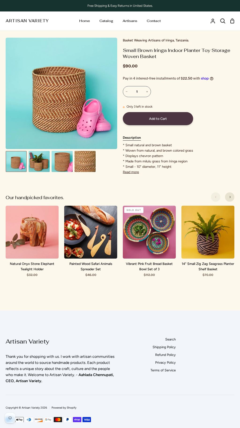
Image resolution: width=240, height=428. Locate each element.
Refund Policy (165, 355)
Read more (131, 172)
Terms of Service (163, 370)
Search (170, 339)
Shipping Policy (164, 347)
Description (132, 137)
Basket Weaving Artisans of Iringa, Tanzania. (156, 40)
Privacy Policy (165, 362)
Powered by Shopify (64, 407)
